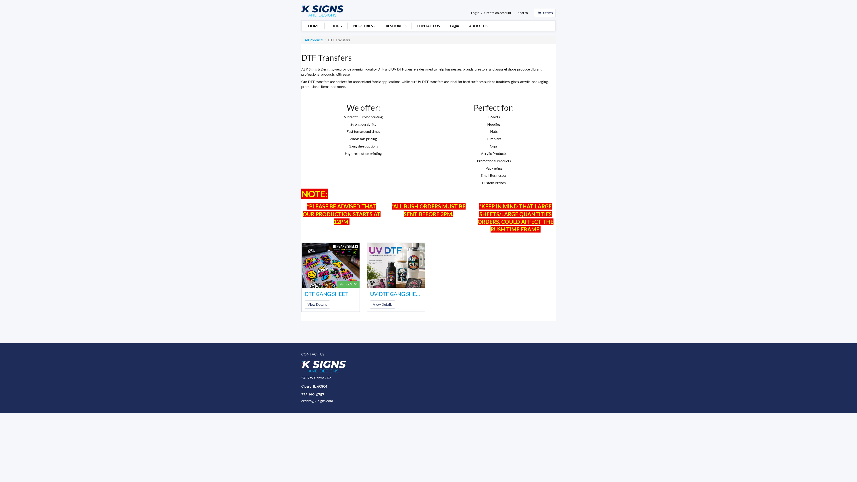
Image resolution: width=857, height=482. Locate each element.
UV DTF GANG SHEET (396, 294)
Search (523, 13)
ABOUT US (478, 26)
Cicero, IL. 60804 (314, 386)
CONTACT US (428, 26)
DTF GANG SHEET (326, 294)
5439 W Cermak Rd (316, 378)
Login (475, 13)
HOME (313, 26)
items (547, 12)
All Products (314, 40)
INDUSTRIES (363, 26)
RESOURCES (396, 26)
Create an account (497, 13)
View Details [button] (317, 304)
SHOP (334, 26)
